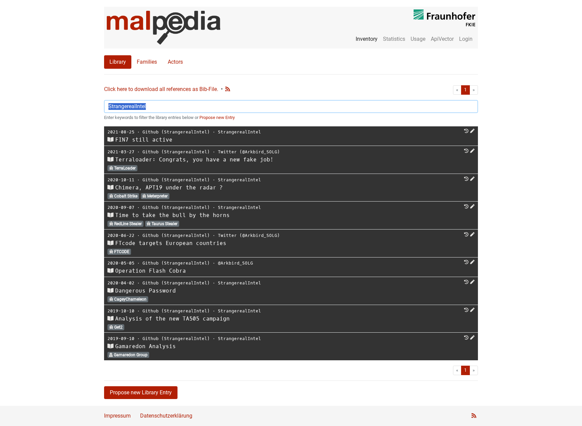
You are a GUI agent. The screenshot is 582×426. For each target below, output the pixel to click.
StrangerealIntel (239, 132)
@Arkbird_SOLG (235, 263)
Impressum (117, 416)
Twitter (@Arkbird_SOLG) (249, 152)
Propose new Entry (217, 117)
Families (147, 62)
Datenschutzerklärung (166, 416)
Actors (175, 62)
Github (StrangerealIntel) (176, 132)
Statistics (394, 39)
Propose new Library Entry (141, 392)
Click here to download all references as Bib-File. (161, 89)
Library (117, 62)
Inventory (367, 39)
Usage (418, 39)
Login (466, 39)
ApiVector (442, 39)
